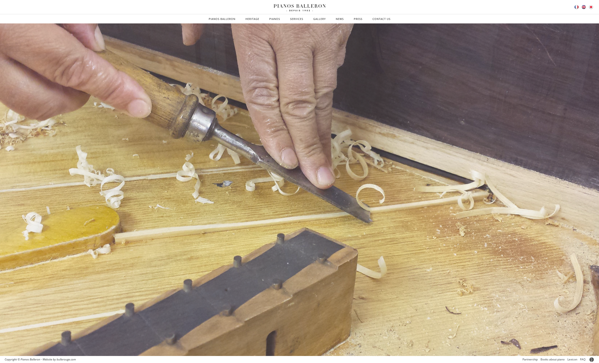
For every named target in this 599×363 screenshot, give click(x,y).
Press (358, 19)
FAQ (582, 359)
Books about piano (553, 359)
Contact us (382, 19)
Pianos (274, 19)
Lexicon (572, 359)
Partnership (530, 359)
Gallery (319, 19)
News (340, 19)
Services (296, 19)
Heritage (252, 19)
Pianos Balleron (222, 19)
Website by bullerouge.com (59, 359)
